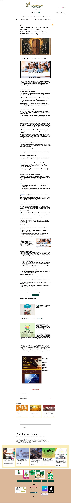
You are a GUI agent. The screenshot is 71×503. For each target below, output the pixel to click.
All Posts (17, 19)
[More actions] (50, 25)
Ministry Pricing (59, 470)
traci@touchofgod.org (33, 489)
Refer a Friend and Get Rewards (61, 13)
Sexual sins (45, 19)
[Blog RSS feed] (52, 25)
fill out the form (44, 441)
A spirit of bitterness (38, 19)
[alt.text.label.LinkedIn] (33, 484)
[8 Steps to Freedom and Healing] (22, 408)
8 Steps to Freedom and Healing (21, 413)
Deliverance (25, 393)
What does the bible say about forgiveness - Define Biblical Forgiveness (49, 413)
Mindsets (27, 19)
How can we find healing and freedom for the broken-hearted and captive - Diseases (35, 413)
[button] (39, 12)
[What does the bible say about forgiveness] (49, 408)
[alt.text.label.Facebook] (32, 484)
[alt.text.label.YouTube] (34, 484)
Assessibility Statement (33, 485)
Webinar (21, 393)
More (49, 19)
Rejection (32, 19)
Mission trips (23, 19)
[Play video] (35, 69)
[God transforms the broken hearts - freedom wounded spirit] (35, 408)
